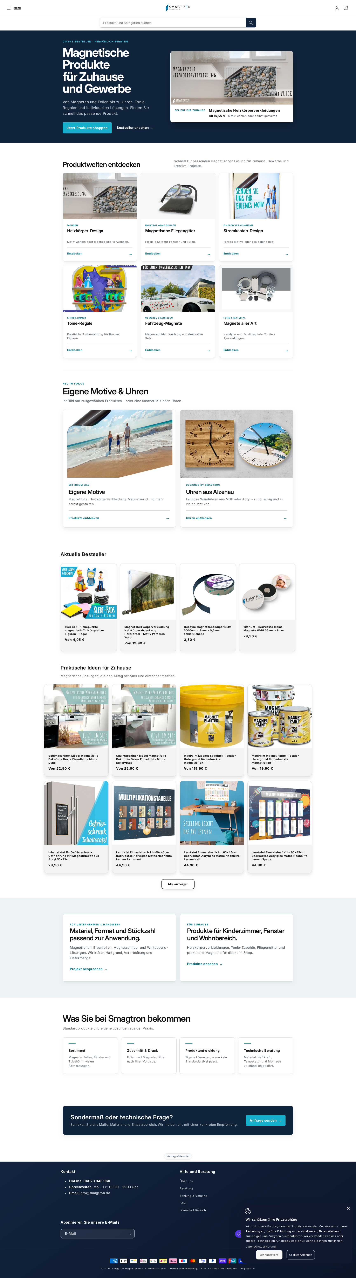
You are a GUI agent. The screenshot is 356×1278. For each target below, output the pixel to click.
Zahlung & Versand (193, 1195)
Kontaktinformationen (223, 1268)
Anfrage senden (266, 1120)
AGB (203, 1268)
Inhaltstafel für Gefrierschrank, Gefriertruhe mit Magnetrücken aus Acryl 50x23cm (73, 856)
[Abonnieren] (130, 1234)
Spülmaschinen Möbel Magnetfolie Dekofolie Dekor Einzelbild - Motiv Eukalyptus (141, 759)
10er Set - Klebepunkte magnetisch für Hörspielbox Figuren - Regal (85, 630)
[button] (13, 7)
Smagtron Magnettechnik (127, 1268)
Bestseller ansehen (135, 127)
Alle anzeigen (178, 884)
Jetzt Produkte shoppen (87, 128)
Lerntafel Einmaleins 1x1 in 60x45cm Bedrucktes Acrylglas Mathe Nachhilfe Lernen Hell (212, 856)
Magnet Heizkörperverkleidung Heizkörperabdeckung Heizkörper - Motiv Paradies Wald (146, 632)
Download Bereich (193, 1210)
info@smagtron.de (95, 1193)
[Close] (348, 1208)
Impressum (248, 1268)
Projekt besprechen (89, 969)
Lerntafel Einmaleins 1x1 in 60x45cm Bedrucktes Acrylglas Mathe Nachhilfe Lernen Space (280, 856)
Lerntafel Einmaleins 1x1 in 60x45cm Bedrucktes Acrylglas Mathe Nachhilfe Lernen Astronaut (144, 856)
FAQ (183, 1203)
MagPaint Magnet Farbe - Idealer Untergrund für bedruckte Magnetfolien (275, 759)
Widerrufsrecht (157, 1268)
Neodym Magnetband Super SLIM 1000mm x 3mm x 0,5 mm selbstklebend (208, 630)
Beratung (186, 1188)
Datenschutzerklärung (183, 1268)
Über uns (186, 1181)
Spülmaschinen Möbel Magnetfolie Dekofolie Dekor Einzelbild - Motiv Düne (73, 759)
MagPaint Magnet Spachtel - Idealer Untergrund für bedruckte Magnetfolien (210, 759)
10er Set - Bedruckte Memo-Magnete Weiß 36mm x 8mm (264, 628)
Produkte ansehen (205, 964)
